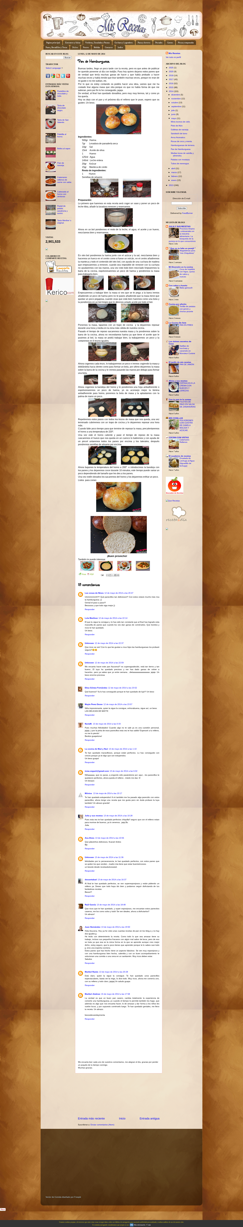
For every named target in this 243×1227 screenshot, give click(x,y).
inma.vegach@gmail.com (97, 771)
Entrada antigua (149, 1118)
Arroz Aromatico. (178, 137)
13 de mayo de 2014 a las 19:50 (115, 927)
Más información (139, 1225)
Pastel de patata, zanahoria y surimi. (62, 209)
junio (173, 114)
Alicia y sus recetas (178, 381)
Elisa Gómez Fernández (96, 688)
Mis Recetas (174, 53)
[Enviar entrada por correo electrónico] (102, 575)
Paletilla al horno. (61, 135)
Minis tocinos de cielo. (180, 122)
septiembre (176, 106)
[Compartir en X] (112, 575)
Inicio (122, 1118)
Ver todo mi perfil (173, 57)
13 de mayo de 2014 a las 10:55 (109, 838)
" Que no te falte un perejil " (182, 248)
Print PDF (88, 574)
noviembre (176, 98)
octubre (175, 102)
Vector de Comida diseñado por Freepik (63, 1197)
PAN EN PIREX (186, 325)
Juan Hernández (92, 927)
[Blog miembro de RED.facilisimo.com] (47, 301)
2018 (171, 75)
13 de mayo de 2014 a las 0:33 (107, 724)
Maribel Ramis (91, 972)
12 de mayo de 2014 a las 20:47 (118, 593)
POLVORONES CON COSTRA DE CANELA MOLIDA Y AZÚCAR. (186, 425)
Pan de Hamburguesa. (181, 149)
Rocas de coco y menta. (181, 141)
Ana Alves (89, 838)
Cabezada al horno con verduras (62, 194)
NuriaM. (88, 724)
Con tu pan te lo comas (180, 399)
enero (174, 180)
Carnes (170, 42)
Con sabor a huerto (178, 285)
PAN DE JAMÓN (187, 364)
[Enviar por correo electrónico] (107, 575)
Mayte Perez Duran (94, 704)
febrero (174, 176)
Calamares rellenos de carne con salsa (64, 179)
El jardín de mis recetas (180, 362)
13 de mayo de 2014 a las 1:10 (123, 749)
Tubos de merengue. (180, 163)
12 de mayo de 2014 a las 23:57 (118, 704)
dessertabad (91, 879)
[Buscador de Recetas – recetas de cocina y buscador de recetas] (174, 493)
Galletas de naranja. (180, 129)
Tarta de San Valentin (63, 121)
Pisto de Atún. (177, 126)
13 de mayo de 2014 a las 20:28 (113, 972)
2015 (171, 87)
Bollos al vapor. (64, 148)
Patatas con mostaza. (180, 159)
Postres (86, 47)
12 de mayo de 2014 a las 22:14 (113, 618)
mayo (174, 118)
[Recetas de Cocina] (176, 522)
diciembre (176, 95)
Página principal (53, 42)
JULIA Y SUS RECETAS (179, 226)
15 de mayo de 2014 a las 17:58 (115, 994)
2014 (171, 91)
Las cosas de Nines (94, 593)
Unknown (89, 643)
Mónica (88, 793)
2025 (171, 67)
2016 (171, 83)
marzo (174, 172)
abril (173, 168)
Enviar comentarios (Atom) (102, 1125)
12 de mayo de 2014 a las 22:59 (109, 663)
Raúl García (90, 905)
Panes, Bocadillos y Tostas (56, 47)
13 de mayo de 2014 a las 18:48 (111, 905)
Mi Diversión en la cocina (181, 267)
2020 (171, 71)
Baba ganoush (186, 288)
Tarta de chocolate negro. (61, 107)
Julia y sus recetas (94, 815)
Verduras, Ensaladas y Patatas (97, 42)
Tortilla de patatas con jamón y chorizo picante (187, 309)
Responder (90, 609)
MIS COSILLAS (176, 418)
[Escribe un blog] (110, 575)
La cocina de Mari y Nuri (96, 749)
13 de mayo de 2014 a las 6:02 (123, 771)
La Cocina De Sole (177, 323)
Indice (120, 47)
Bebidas (97, 47)
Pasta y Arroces (144, 42)
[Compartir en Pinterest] (118, 575)
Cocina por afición (177, 304)
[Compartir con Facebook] (115, 575)
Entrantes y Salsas (72, 42)
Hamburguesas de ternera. (183, 145)
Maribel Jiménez (92, 994)
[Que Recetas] (173, 501)
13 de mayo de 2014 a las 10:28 (118, 815)
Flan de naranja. (61, 164)
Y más (148, 1225)
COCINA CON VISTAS (179, 437)
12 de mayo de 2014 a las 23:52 (122, 688)
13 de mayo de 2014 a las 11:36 (109, 857)
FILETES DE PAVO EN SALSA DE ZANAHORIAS (187, 404)
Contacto (109, 47)
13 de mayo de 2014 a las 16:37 (112, 879)
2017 (171, 79)
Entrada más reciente (91, 1118)
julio (173, 110)
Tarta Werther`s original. (64, 221)
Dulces (75, 47)
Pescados (158, 42)
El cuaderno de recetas (180, 456)
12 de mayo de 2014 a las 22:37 (109, 643)
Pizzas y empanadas (186, 42)
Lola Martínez (91, 618)
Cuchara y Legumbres (124, 42)
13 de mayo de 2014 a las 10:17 (107, 793)
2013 (171, 185)
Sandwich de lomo (179, 133)
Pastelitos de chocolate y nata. (63, 93)
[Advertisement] (119, 1094)
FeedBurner (187, 213)
